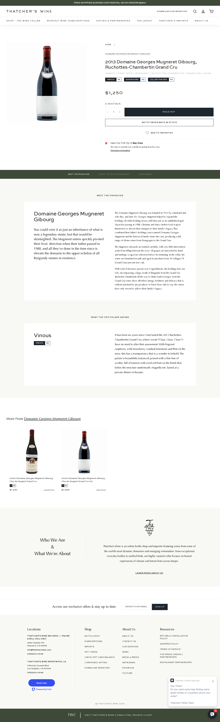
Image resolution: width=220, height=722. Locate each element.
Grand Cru (194, 73)
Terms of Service (170, 649)
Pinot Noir (125, 73)
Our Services (130, 647)
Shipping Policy (169, 644)
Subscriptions (93, 641)
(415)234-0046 (35, 654)
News (125, 652)
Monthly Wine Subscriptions (68, 21)
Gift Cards (91, 652)
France (110, 73)
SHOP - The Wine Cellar (23, 21)
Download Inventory (97, 668)
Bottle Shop (92, 636)
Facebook (128, 668)
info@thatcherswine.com (39, 650)
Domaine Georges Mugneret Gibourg (127, 54)
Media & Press (130, 657)
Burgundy (142, 73)
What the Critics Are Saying (114, 174)
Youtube (127, 673)
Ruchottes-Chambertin (168, 73)
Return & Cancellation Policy (174, 637)
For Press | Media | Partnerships (171, 656)
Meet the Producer (79, 174)
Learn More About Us (149, 573)
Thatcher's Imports (173, 21)
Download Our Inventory (172, 11)
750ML (208, 73)
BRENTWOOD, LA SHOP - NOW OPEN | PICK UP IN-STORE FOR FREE (110, 3)
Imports (89, 647)
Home (108, 45)
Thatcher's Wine (108, 704)
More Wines (145, 174)
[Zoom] (46, 83)
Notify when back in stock (159, 122)
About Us (201, 21)
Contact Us (129, 641)
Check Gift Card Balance (100, 657)
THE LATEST (145, 21)
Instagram (128, 663)
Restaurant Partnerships (176, 662)
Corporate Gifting (96, 663)
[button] (41, 682)
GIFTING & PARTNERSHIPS (113, 21)
